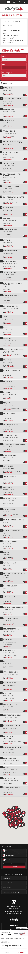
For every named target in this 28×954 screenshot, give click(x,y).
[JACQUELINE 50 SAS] (24, 483)
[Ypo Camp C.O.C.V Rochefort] (24, 193)
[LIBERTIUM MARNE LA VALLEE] (24, 722)
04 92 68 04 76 (9, 105)
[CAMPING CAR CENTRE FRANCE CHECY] (24, 451)
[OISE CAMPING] (24, 559)
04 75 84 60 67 (9, 268)
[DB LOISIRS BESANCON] (24, 257)
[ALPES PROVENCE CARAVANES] (24, 105)
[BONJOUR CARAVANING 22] (24, 236)
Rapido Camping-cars (14, 8)
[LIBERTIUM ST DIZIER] (24, 505)
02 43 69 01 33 (8, 515)
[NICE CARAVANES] (24, 116)
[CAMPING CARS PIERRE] (24, 711)
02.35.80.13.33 (8, 711)
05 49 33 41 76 (8, 732)
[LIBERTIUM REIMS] (24, 494)
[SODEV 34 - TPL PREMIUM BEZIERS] (24, 356)
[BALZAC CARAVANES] (24, 420)
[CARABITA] (24, 334)
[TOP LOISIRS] (24, 410)
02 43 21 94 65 (8, 668)
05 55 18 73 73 (8, 214)
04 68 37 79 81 (8, 614)
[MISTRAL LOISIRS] (24, 743)
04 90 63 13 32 (8, 754)
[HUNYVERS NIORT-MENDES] (24, 732)
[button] (20, 825)
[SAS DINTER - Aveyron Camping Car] (24, 148)
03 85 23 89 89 (9, 657)
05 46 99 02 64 (9, 193)
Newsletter (8, 860)
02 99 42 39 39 (9, 377)
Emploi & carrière (7, 878)
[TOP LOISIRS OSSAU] (24, 603)
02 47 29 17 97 (8, 388)
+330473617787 (9, 592)
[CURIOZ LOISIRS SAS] (24, 689)
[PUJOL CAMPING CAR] (24, 462)
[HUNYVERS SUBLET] (24, 646)
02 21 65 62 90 (8, 472)
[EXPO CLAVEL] (24, 399)
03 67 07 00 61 (9, 625)
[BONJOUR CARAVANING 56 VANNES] (24, 526)
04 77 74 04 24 (8, 420)
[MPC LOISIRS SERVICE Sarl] (24, 636)
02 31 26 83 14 (8, 170)
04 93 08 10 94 (9, 116)
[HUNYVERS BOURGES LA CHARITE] (24, 204)
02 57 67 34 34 (9, 526)
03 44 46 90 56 (9, 558)
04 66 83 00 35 (9, 312)
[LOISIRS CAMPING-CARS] (24, 625)
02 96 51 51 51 (8, 236)
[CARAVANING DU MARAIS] (24, 679)
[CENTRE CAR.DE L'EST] (24, 127)
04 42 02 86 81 (8, 159)
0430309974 (8, 355)
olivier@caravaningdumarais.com (11, 35)
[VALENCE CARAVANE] (24, 268)
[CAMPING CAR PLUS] (24, 783)
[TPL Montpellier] (24, 366)
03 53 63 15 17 (8, 257)
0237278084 (8, 291)
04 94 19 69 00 (8, 743)
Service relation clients (8, 883)
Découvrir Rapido (9, 850)
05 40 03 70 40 (9, 409)
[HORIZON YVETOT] (24, 700)
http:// (11, 38)
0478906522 (8, 646)
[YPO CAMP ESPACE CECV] (24, 431)
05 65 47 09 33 (9, 148)
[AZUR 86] (24, 774)
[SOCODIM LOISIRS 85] (24, 763)
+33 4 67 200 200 (9, 366)
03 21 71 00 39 (8, 569)
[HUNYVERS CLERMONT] (24, 592)
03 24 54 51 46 (8, 127)
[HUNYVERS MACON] (24, 657)
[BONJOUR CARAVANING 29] (24, 302)
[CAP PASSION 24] (24, 247)
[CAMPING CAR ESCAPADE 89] (24, 794)
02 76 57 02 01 (8, 279)
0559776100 (8, 603)
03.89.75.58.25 (8, 635)
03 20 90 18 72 (9, 548)
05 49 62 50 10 (9, 774)
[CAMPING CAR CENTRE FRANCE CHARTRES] (24, 291)
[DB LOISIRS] (24, 225)
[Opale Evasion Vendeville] (24, 548)
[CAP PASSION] (24, 345)
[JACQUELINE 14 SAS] (24, 170)
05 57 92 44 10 (8, 345)
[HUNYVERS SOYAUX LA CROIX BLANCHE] (24, 182)
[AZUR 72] (24, 668)
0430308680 (8, 137)
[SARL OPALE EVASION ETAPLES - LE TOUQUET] (24, 582)
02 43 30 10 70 (10, 911)
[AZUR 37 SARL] (24, 388)
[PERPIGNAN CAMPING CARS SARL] (24, 614)
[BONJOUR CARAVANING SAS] (24, 377)
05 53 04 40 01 (9, 246)
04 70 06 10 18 (8, 94)
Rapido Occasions (7, 887)
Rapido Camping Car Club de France (11, 892)
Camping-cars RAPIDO (14, 902)
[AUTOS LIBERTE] (24, 473)
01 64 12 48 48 (8, 721)
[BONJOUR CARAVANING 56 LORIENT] (24, 537)
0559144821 (8, 323)
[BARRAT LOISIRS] (24, 95)
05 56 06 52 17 (8, 334)
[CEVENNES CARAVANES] (24, 313)
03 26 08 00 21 (9, 494)
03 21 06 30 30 (9, 581)
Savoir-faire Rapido (10, 855)
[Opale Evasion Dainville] (24, 570)
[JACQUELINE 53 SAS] (24, 516)
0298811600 (8, 302)
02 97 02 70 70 (9, 537)
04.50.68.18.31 (8, 689)
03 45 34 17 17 (8, 225)
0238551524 (8, 451)
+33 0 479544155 (15, 30)
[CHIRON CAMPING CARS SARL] (24, 754)
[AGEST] (24, 323)
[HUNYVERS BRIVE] (24, 214)
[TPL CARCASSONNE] (24, 138)
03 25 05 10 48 (9, 505)
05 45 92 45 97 (9, 182)
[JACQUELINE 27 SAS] (24, 279)
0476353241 (8, 398)
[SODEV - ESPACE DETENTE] (24, 159)
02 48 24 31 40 (8, 203)
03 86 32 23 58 (9, 794)
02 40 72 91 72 (8, 431)
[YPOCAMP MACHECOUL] (24, 440)
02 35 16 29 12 (8, 700)
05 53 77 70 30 (9, 462)
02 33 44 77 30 (9, 483)
